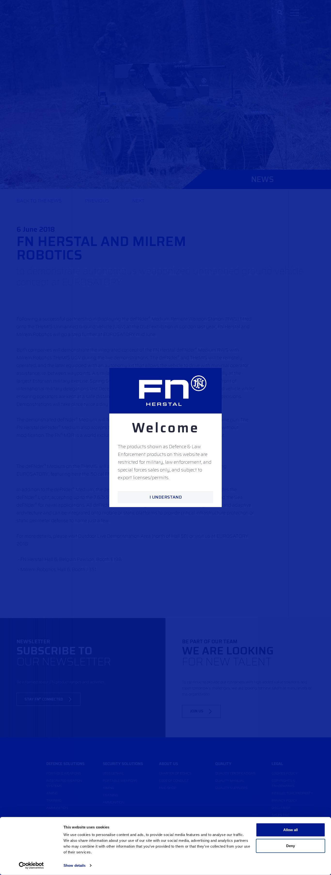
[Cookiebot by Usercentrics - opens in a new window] (31, 865)
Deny (290, 845)
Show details (74, 865)
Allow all (290, 830)
